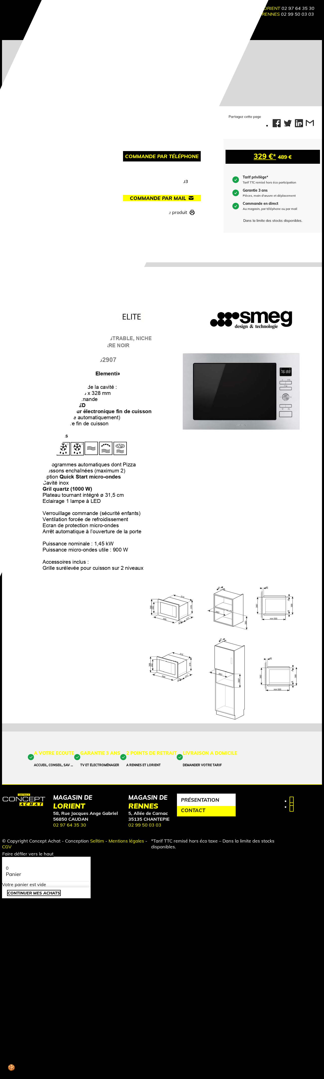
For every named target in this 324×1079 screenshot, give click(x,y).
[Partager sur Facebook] (276, 123)
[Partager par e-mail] (310, 125)
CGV (7, 847)
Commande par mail (158, 198)
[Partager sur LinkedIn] (299, 123)
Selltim (97, 841)
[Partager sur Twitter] (287, 123)
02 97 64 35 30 (297, 8)
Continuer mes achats (34, 892)
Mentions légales (126, 841)
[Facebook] (292, 801)
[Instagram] (292, 807)
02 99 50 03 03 (297, 14)
